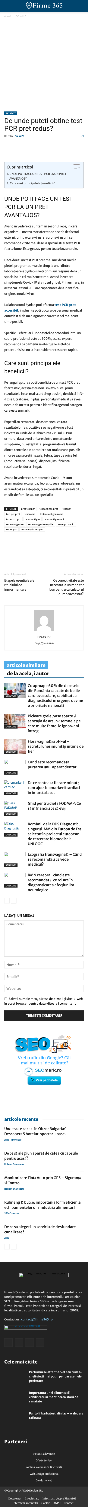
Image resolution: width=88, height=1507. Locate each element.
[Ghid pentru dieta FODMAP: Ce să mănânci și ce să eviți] (15, 808)
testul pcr (11, 529)
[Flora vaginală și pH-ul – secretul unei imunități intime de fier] (15, 746)
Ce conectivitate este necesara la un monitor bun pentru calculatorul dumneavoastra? (66, 587)
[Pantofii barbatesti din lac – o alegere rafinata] (15, 1418)
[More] (57, 554)
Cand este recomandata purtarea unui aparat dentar (52, 764)
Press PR (19, 135)
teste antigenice (14, 524)
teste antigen (32, 519)
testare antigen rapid (51, 514)
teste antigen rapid (54, 519)
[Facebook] (8, 554)
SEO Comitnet (12, 1213)
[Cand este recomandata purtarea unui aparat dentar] (15, 767)
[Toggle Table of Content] (74, 167)
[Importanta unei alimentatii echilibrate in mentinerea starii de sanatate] (15, 1398)
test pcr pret (13, 514)
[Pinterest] (38, 554)
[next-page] (13, 900)
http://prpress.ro (44, 643)
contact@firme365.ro (37, 1319)
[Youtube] (40, 1342)
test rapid (30, 514)
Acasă (8, 16)
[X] (48, 554)
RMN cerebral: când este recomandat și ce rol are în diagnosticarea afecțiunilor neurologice (51, 882)
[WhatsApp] (28, 554)
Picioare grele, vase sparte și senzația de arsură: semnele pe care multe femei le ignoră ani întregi (54, 723)
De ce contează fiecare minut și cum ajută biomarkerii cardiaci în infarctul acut (54, 787)
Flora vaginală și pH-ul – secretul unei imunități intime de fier (56, 746)
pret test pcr (28, 508)
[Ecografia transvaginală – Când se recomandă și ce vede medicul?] (15, 859)
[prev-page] (7, 900)
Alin (6, 1237)
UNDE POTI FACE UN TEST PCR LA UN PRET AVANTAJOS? (37, 176)
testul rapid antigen (32, 529)
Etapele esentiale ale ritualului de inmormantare (19, 584)
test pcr (67, 508)
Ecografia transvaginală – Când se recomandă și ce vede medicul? (55, 859)
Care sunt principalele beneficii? (32, 183)
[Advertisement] (44, 65)
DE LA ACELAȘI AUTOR (28, 673)
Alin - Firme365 (13, 1139)
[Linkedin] (18, 554)
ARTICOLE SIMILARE (26, 665)
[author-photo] (44, 631)
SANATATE (22, 16)
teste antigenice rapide (40, 524)
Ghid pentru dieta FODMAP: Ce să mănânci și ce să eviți (54, 806)
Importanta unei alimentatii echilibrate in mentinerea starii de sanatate (53, 1397)
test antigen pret (49, 508)
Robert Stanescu (14, 1164)
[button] (81, 6)
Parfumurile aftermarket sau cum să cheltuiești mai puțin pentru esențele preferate (55, 1376)
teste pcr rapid (66, 524)
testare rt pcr (13, 519)
